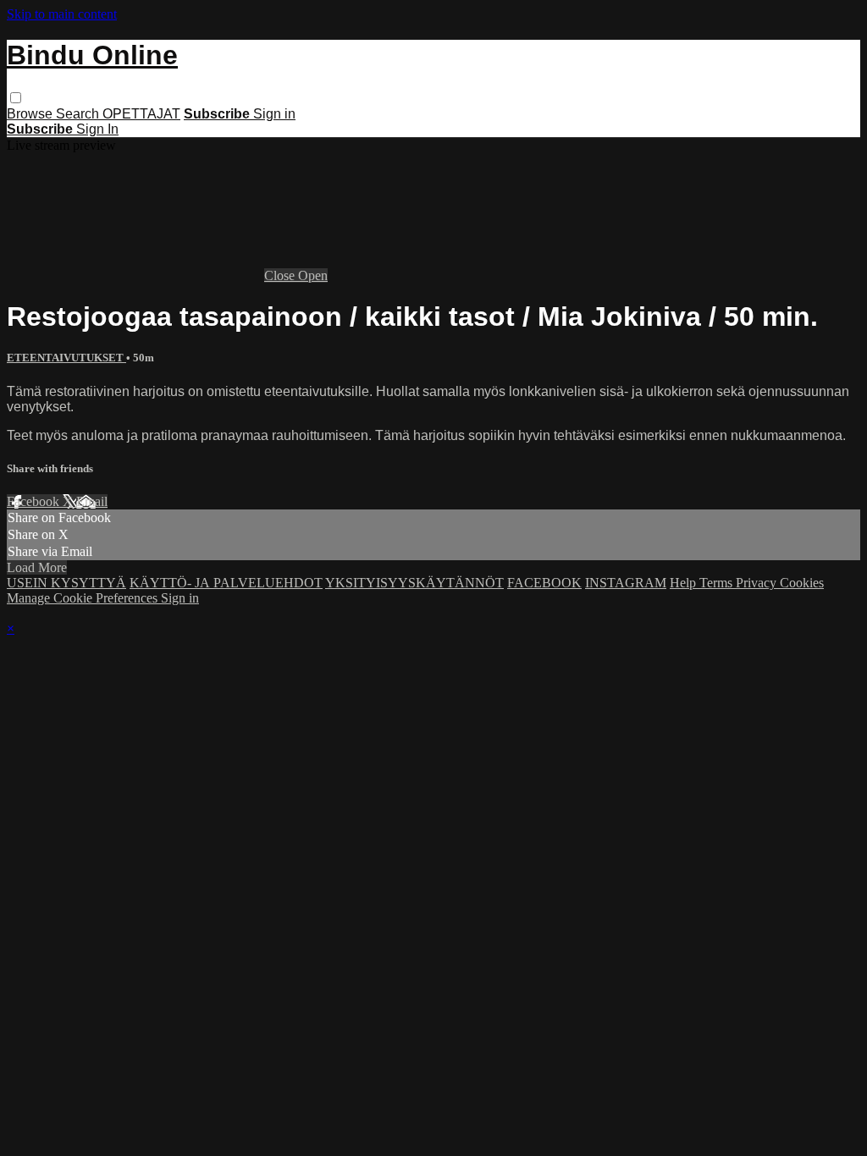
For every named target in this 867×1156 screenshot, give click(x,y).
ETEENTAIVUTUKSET (66, 357)
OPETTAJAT (141, 114)
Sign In (97, 129)
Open (313, 275)
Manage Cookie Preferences (84, 598)
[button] (15, 97)
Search (79, 114)
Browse (31, 114)
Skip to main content (62, 14)
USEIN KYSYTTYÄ (66, 582)
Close (281, 275)
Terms (717, 582)
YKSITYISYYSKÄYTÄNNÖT (414, 582)
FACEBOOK (544, 582)
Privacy (758, 582)
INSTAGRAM (625, 582)
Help (684, 582)
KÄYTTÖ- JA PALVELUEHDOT (226, 582)
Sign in (274, 114)
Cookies (802, 582)
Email (92, 501)
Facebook (35, 501)
